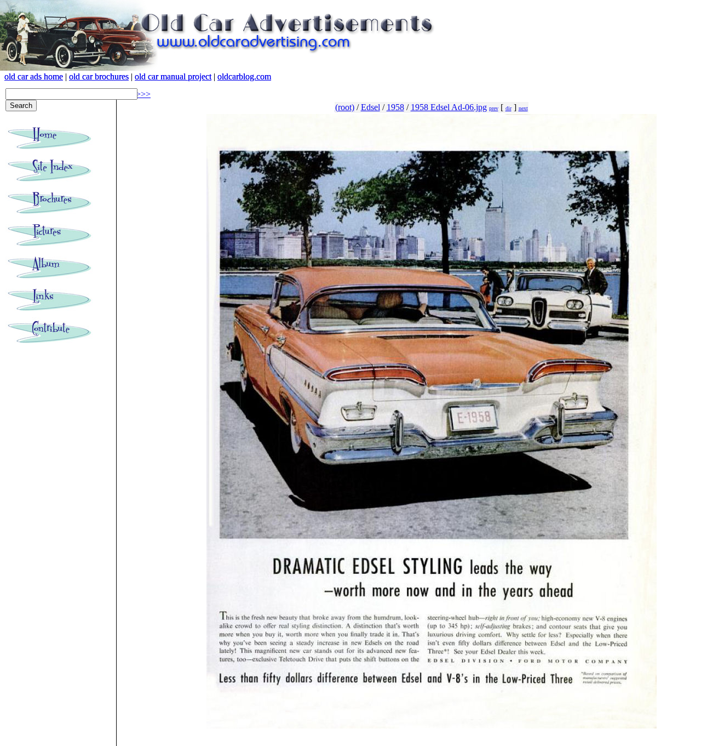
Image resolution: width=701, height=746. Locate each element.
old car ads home (33, 76)
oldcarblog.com (244, 76)
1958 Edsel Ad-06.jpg (449, 107)
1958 (395, 107)
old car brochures (99, 76)
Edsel (370, 107)
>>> (143, 94)
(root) (344, 107)
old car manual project (173, 76)
